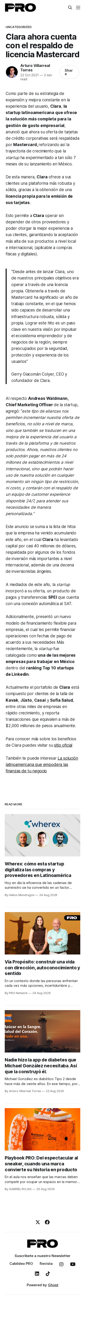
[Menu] (78, 7)
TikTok (48, 1274)
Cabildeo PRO (21, 1263)
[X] (37, 1222)
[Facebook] (47, 1222)
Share (69, 72)
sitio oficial (63, 745)
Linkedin (37, 1274)
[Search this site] (70, 7)
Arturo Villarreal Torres (35, 67)
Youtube (73, 1264)
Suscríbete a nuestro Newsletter (42, 1255)
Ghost (53, 1285)
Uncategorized (19, 27)
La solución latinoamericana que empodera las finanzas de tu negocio (42, 764)
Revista (46, 1263)
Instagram (61, 1264)
